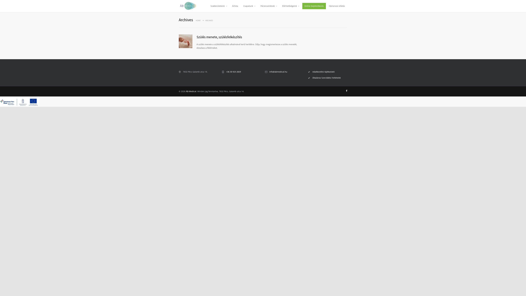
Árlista (235, 6)
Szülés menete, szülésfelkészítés (219, 37)
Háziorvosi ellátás (337, 6)
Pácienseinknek (268, 6)
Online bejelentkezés (314, 6)
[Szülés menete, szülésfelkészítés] (185, 41)
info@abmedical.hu (278, 71)
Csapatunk (248, 6)
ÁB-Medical (191, 91)
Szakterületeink (218, 6)
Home (198, 20)
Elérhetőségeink (289, 6)
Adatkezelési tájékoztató (323, 71)
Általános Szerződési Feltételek (326, 77)
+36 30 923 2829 (233, 71)
